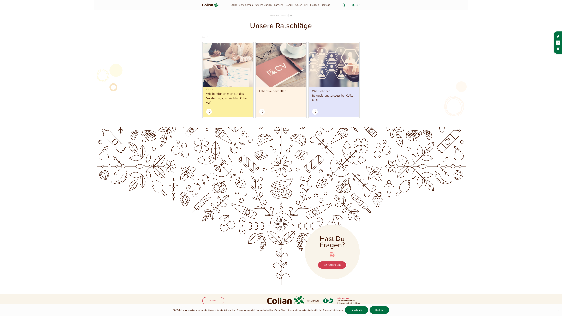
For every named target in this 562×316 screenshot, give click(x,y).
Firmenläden (213, 301)
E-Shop (289, 4)
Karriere (278, 4)
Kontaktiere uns (332, 265)
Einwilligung (356, 310)
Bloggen (314, 4)
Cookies (379, 310)
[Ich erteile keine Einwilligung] (558, 310)
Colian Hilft (301, 4)
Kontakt (326, 4)
